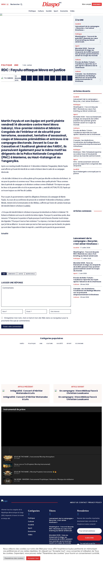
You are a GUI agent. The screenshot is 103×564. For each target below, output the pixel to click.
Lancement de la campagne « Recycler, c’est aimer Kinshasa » (87, 28)
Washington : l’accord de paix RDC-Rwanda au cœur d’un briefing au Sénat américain (86, 39)
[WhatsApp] (35, 78)
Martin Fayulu (30, 274)
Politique (6, 65)
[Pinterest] (46, 78)
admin (10, 78)
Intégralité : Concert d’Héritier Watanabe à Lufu (25, 398)
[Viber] (40, 78)
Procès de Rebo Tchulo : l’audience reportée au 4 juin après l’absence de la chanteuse (86, 65)
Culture (78, 59)
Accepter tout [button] (33, 558)
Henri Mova (12, 274)
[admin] (2, 78)
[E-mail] (64, 78)
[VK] (69, 78)
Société (78, 24)
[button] (16, 4)
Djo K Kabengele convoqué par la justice (87, 172)
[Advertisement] (36, 96)
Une (16, 65)
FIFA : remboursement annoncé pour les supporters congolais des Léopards (87, 164)
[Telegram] (58, 78)
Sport (77, 46)
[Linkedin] (52, 78)
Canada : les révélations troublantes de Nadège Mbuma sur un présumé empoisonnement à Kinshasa (85, 77)
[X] (29, 78)
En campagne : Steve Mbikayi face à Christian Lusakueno (78, 398)
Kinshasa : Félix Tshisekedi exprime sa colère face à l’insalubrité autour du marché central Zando (87, 154)
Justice (20, 274)
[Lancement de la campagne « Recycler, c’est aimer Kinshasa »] (87, 225)
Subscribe (89, 538)
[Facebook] (23, 78)
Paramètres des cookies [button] (14, 558)
